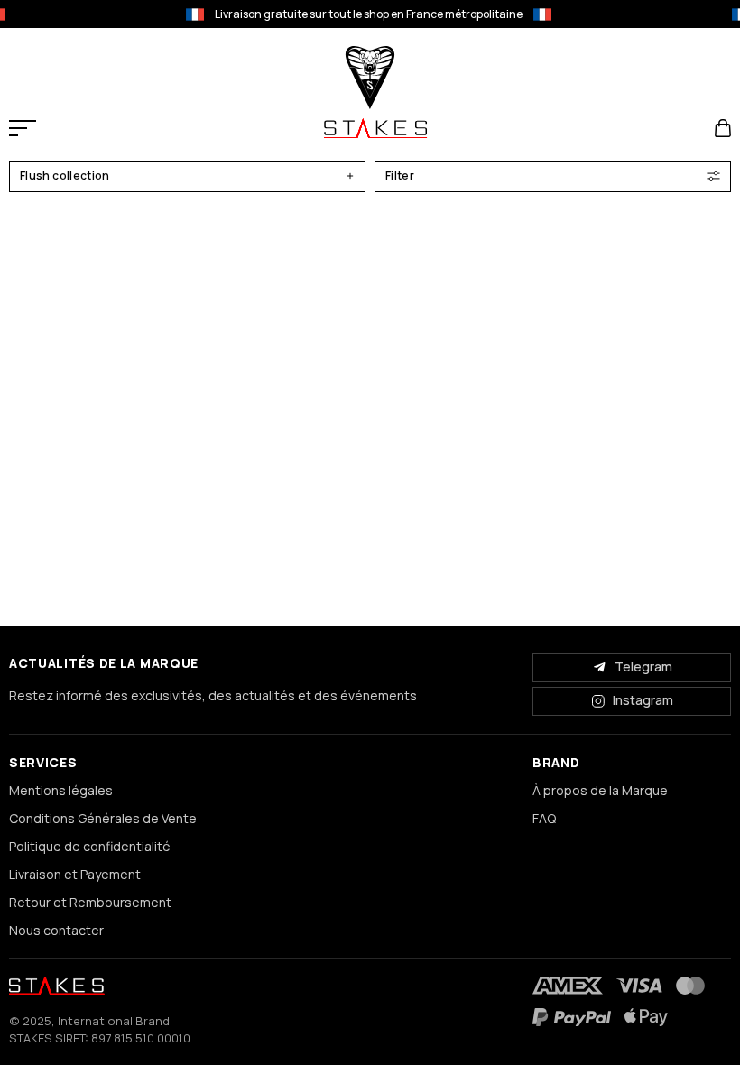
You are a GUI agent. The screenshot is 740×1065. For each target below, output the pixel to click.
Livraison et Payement (75, 874)
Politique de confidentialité (90, 846)
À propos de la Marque (600, 790)
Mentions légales (61, 790)
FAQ (544, 818)
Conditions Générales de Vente (103, 818)
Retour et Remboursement (90, 902)
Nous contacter (56, 930)
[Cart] (723, 128)
